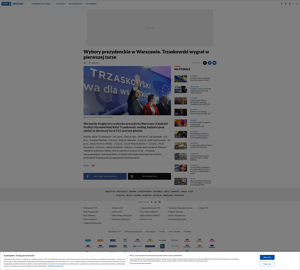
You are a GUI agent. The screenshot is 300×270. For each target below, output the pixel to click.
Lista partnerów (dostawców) (140, 263)
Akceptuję (267, 257)
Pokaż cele (267, 264)
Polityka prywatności (56, 266)
